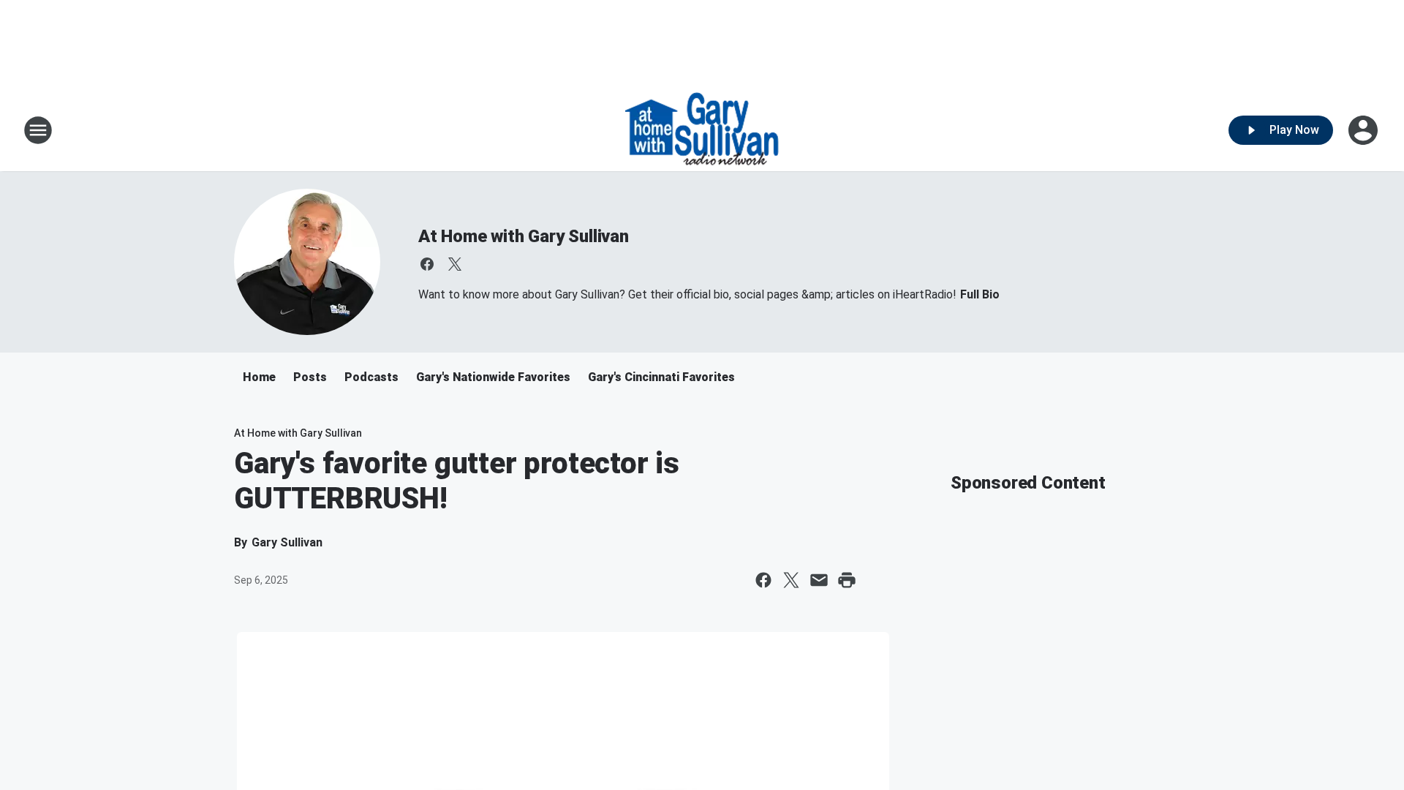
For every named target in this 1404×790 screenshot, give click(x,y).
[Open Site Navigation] (38, 130)
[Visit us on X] (455, 264)
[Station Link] (702, 130)
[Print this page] (847, 580)
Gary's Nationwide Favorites (493, 377)
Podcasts (371, 377)
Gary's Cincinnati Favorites (661, 377)
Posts (310, 377)
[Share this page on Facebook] (763, 580)
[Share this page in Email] (819, 580)
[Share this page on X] (791, 580)
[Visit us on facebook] (427, 264)
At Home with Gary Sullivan (523, 236)
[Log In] (1364, 130)
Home (259, 377)
